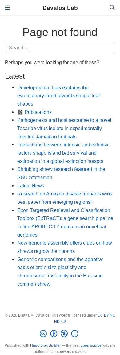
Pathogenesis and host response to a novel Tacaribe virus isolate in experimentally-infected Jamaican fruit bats (64, 128)
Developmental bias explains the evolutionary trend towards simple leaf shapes (58, 95)
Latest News (30, 185)
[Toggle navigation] (7, 7)
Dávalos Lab (60, 7)
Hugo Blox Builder (45, 345)
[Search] (112, 7)
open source (91, 345)
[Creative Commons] (60, 334)
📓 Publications (34, 112)
